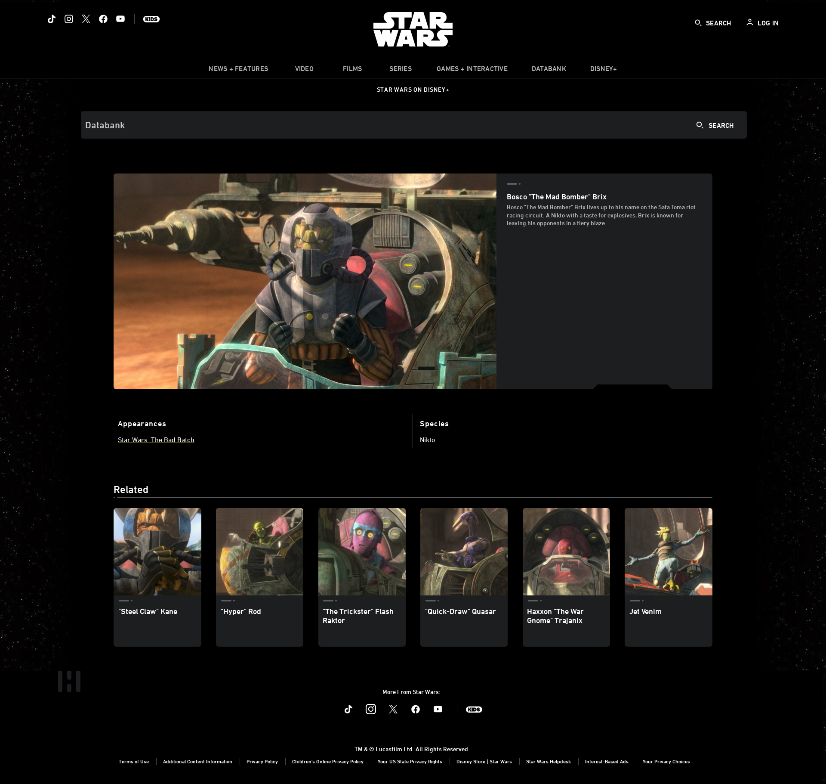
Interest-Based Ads (607, 761)
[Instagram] (69, 19)
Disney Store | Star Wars (484, 761)
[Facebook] (103, 19)
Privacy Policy (262, 761)
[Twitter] (86, 19)
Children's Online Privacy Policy (328, 761)
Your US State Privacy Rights (410, 761)
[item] (238, 70)
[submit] (698, 22)
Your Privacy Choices (666, 761)
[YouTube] (120, 19)
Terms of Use (134, 761)
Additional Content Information (197, 761)
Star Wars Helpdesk (548, 761)
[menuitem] (304, 70)
